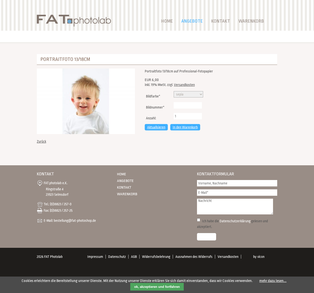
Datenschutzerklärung (235, 221)
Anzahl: (151, 118)
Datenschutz (117, 257)
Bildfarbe (153, 96)
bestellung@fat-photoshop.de (75, 220)
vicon (260, 257)
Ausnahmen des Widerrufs (193, 257)
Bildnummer (155, 107)
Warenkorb (251, 21)
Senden (206, 237)
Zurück (41, 141)
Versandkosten (184, 85)
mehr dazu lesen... (273, 281)
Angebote (192, 21)
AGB (134, 257)
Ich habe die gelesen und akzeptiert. (232, 224)
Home (167, 21)
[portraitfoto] (86, 133)
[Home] (74, 25)
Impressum (95, 257)
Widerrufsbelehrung (156, 257)
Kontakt (220, 21)
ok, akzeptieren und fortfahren (157, 287)
